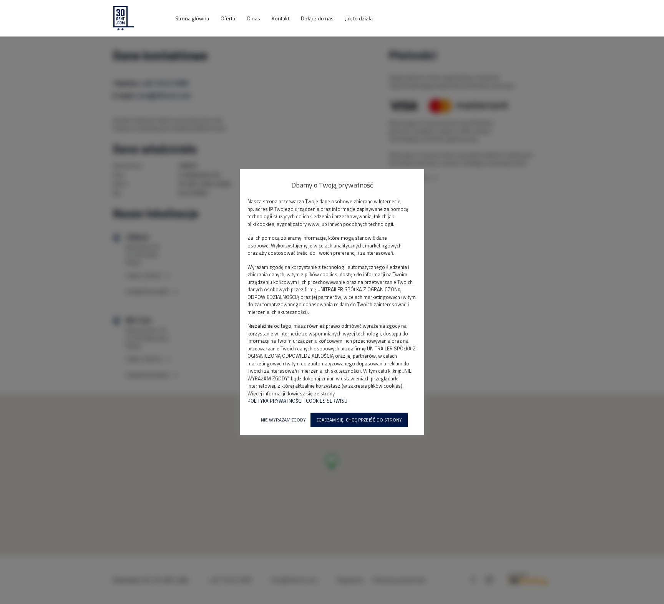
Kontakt (280, 18)
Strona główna (192, 18)
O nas (253, 18)
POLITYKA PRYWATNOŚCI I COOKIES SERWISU (297, 401)
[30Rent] (138, 18)
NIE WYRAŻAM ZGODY (283, 419)
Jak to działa (359, 18)
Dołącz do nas (317, 18)
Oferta (228, 18)
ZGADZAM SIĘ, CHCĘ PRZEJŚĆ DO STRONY (359, 419)
